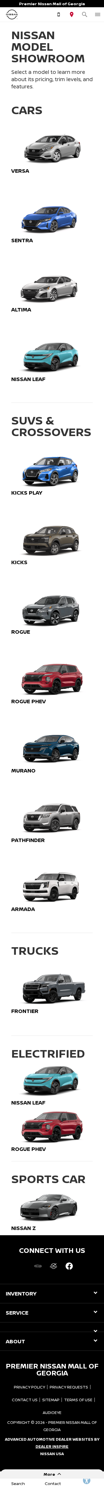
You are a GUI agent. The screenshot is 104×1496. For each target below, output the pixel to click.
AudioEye (52, 1412)
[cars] (37, 1266)
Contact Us (25, 1399)
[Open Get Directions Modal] (71, 14)
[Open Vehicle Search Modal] (84, 14)
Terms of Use (78, 1399)
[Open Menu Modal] (97, 14)
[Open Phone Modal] (58, 14)
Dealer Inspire (52, 1446)
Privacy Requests (69, 1387)
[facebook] (69, 1266)
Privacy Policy (29, 1387)
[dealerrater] (53, 1266)
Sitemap (51, 1399)
